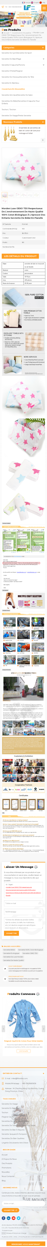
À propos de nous (9, 1159)
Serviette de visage (10, 1104)
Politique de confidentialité (31, 1237)
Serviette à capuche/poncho (13, 65)
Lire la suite (23, 1051)
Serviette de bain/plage (11, 59)
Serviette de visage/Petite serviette (16, 116)
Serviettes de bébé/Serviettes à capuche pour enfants (21, 102)
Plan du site (7, 1237)
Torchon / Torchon (9, 110)
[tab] (20, 256)
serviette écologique (11, 953)
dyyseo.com (18, 1230)
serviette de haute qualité (13, 960)
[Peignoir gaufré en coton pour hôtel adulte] (23, 1019)
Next (43, 1028)
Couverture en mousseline (21, 33)
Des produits (7, 1163)
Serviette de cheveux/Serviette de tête (18, 77)
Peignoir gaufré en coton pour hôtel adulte (23, 1041)
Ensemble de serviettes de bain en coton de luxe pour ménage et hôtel (29, 130)
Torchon (5, 1113)
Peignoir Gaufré (8, 1117)
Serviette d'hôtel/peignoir (12, 71)
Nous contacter (8, 1176)
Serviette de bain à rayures (13, 1130)
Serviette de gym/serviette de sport (17, 53)
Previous (3, 1028)
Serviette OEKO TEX (30, 953)
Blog (3, 1181)
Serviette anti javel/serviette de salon (17, 95)
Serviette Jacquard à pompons (14, 1134)
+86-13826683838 (14, 7)
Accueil (6, 33)
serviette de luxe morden (13, 957)
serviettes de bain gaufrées (13, 1138)
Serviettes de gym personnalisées (15, 1121)
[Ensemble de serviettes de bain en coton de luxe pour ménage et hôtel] (10, 133)
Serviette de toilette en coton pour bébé (18, 1125)
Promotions (6, 1168)
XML (15, 1237)
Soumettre (9, 1210)
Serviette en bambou (10, 83)
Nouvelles (6, 1172)
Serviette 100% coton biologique (30, 950)
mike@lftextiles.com (19, 1078)
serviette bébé (9, 950)
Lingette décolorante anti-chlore (15, 1143)
